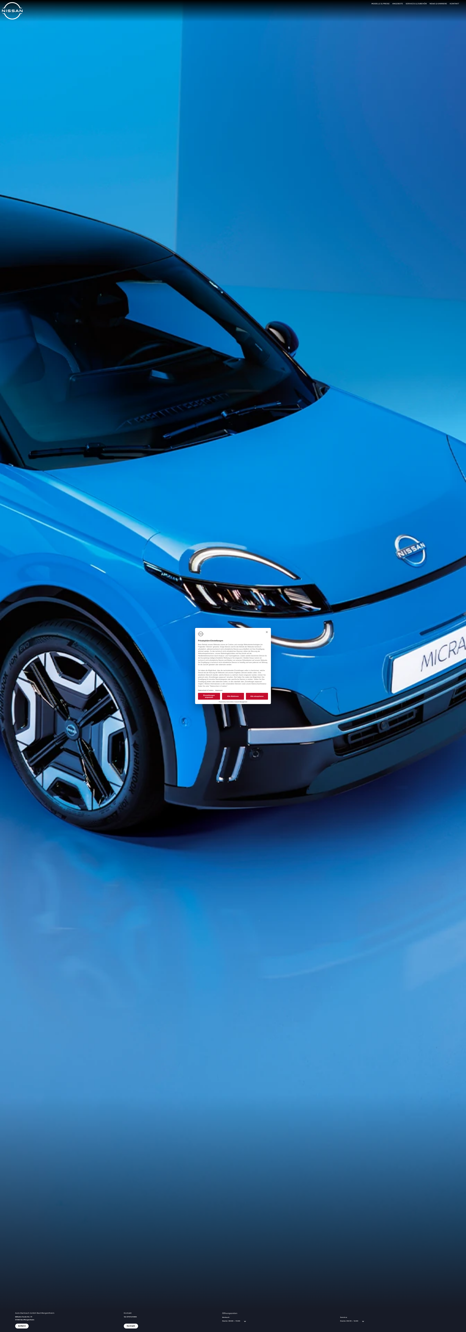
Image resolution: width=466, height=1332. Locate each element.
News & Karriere (438, 4)
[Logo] (12, 11)
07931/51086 (132, 1317)
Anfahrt (22, 1326)
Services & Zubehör (416, 4)
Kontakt (454, 4)
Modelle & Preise (380, 4)
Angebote (397, 4)
